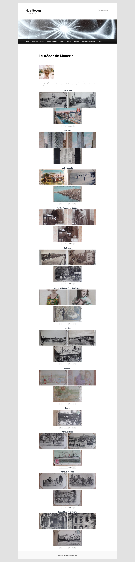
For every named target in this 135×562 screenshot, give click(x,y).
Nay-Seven (33, 10)
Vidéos (62, 41)
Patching (76, 41)
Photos (69, 41)
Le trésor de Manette (88, 41)
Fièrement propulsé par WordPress (67, 555)
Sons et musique (52, 41)
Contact (100, 41)
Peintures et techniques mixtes (35, 41)
